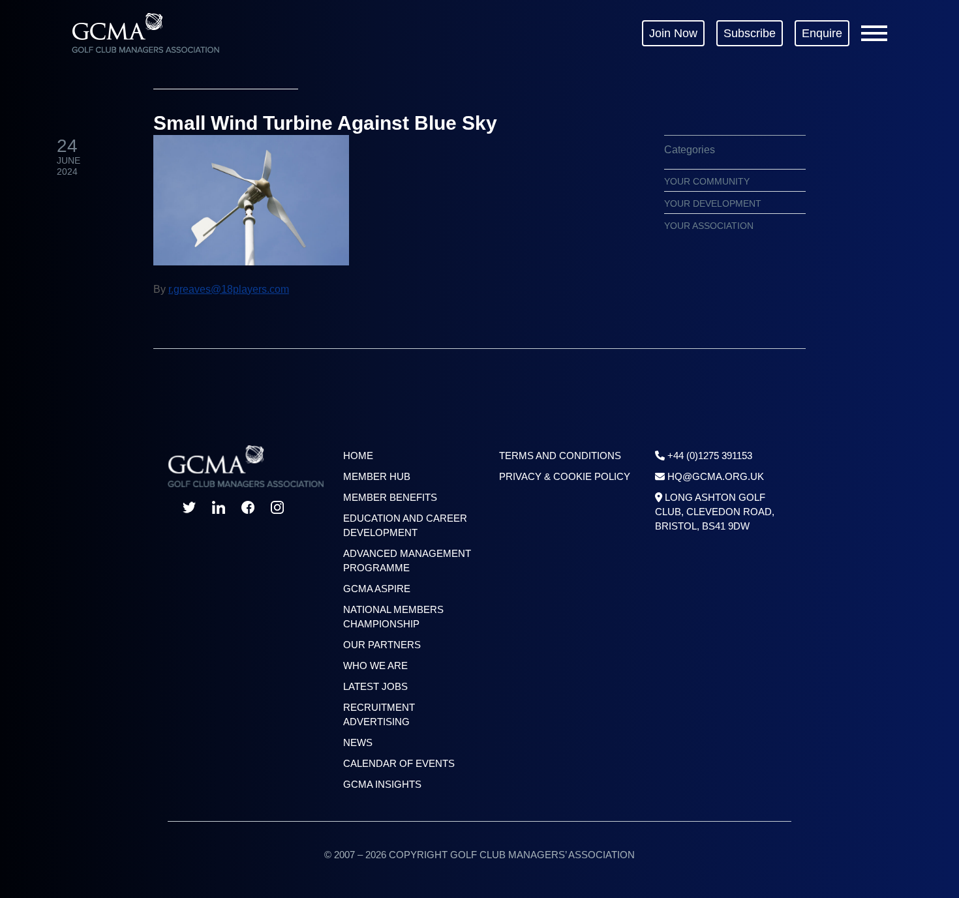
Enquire (822, 33)
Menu (874, 33)
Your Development (712, 203)
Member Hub (376, 476)
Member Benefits (390, 497)
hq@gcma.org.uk (715, 476)
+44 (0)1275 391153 (709, 455)
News (358, 742)
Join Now (673, 33)
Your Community (707, 181)
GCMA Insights (382, 784)
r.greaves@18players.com (228, 289)
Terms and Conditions (560, 455)
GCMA (145, 33)
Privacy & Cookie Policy (564, 476)
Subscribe (749, 33)
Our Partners (382, 644)
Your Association (709, 225)
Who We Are (375, 665)
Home (358, 455)
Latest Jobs (375, 686)
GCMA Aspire (376, 588)
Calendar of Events (399, 763)
